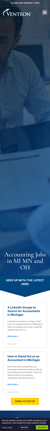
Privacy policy (7, 427)
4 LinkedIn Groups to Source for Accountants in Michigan (23, 311)
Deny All (24, 427)
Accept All (42, 427)
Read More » (12, 336)
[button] (44, 12)
